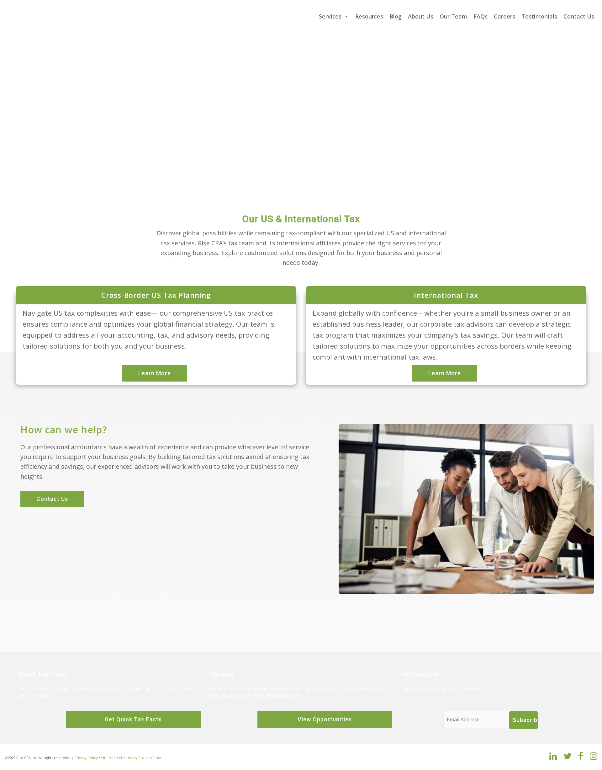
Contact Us (578, 16)
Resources (369, 16)
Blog (395, 16)
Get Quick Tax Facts (133, 719)
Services (330, 16)
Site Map (108, 757)
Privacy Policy (86, 757)
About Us (420, 16)
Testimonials (539, 16)
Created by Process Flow (140, 757)
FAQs (480, 16)
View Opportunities (325, 719)
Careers (504, 16)
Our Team (453, 16)
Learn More (154, 373)
